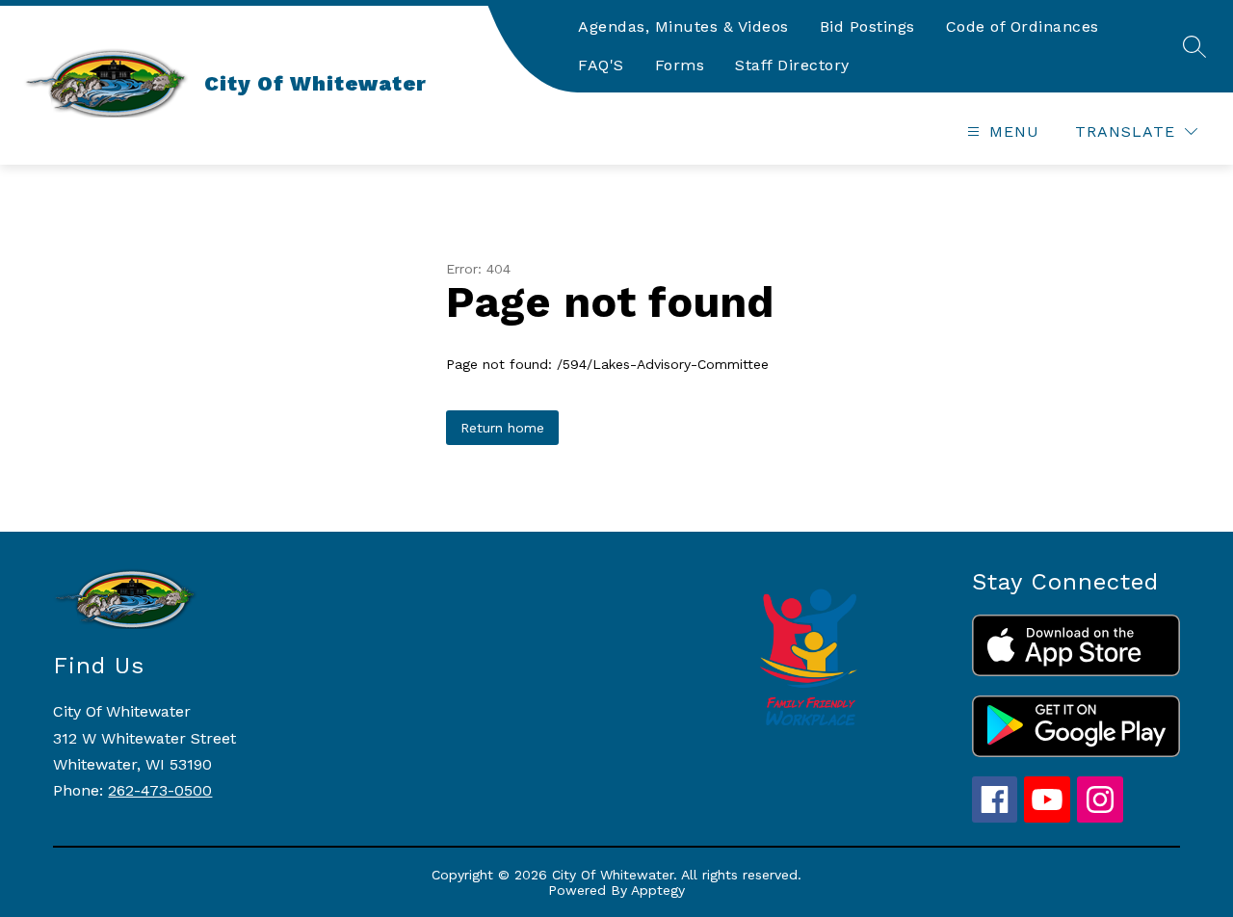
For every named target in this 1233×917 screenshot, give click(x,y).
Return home (502, 427)
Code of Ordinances (1022, 26)
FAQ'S (601, 65)
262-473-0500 (160, 790)
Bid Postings (867, 26)
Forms (680, 65)
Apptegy (658, 890)
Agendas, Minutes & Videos (683, 26)
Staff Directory (792, 65)
